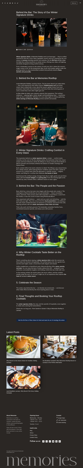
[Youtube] (53, 441)
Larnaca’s (24, 276)
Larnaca (38, 160)
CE (13, 452)
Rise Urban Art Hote (24, 93)
